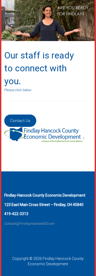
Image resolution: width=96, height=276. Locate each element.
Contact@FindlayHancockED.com (29, 224)
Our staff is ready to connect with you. (39, 68)
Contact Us (20, 120)
